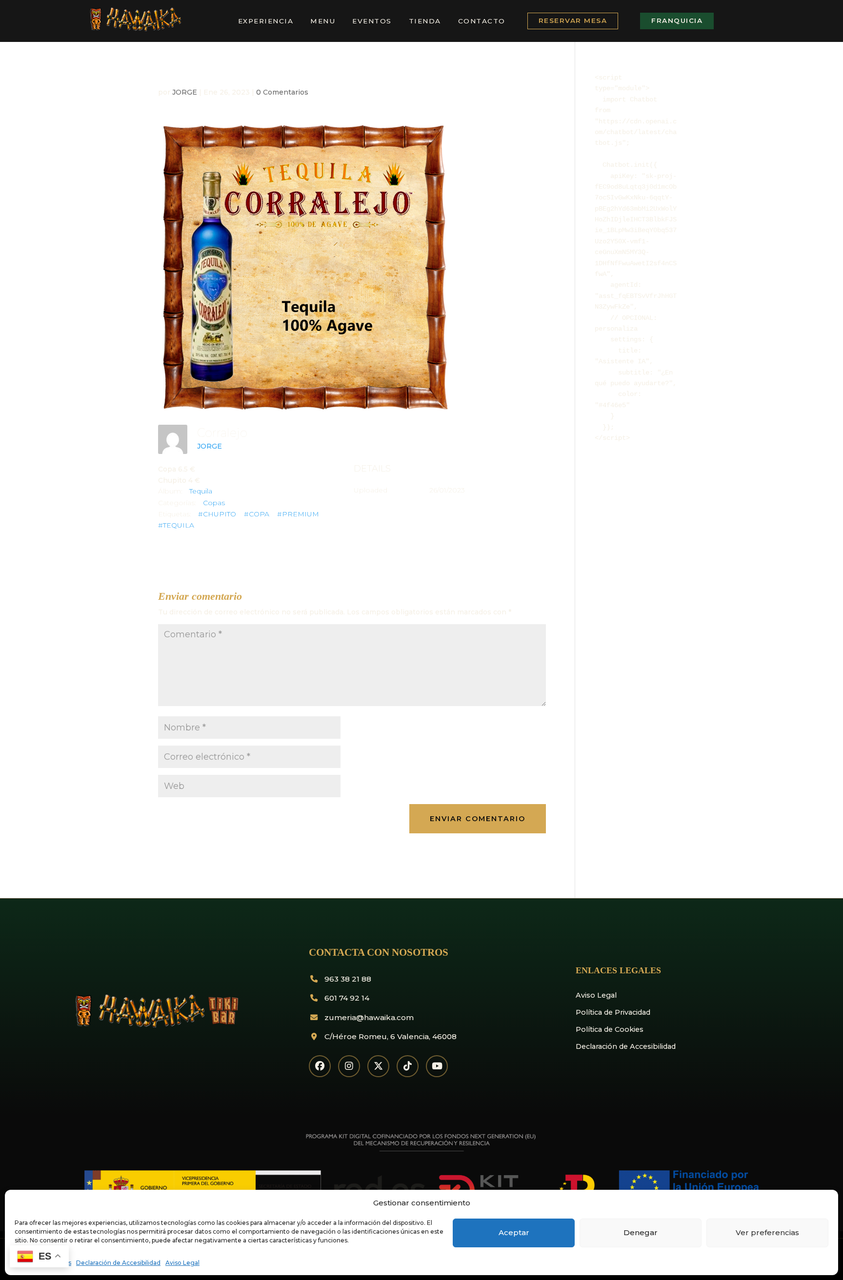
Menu (322, 21)
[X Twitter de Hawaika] (378, 1066)
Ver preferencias (767, 1232)
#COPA (256, 514)
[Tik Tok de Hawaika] (408, 1066)
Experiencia (266, 21)
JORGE (184, 92)
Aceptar (514, 1232)
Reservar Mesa (573, 20)
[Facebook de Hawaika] (320, 1066)
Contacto (481, 21)
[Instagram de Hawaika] (349, 1066)
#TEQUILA (176, 525)
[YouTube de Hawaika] (437, 1066)
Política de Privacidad (613, 1012)
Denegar (640, 1232)
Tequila (200, 491)
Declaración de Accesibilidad (118, 1262)
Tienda (425, 21)
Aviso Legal (182, 1262)
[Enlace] (134, 29)
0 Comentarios (282, 92)
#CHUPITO (217, 514)
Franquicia (676, 20)
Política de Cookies (609, 1029)
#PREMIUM (298, 514)
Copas (214, 502)
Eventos (372, 21)
